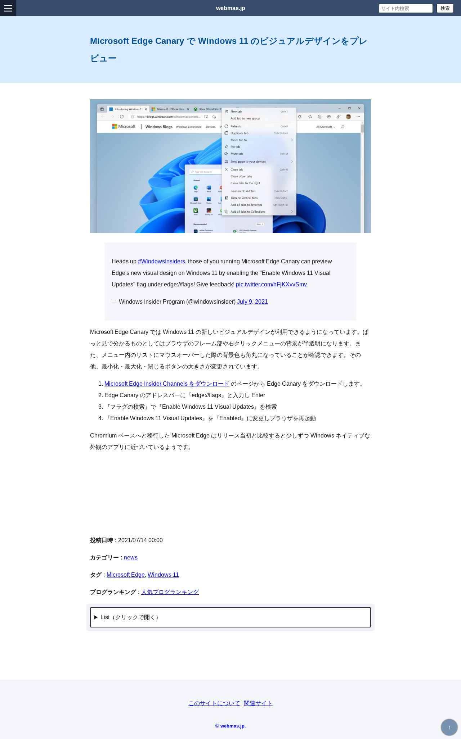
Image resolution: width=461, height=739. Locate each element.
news (131, 557)
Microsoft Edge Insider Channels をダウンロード (166, 384)
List (104, 617)
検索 (445, 8)
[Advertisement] (230, 494)
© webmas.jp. (230, 726)
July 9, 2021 (252, 302)
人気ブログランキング (170, 592)
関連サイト (258, 703)
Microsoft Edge (126, 575)
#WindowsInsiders (161, 261)
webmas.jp (230, 8)
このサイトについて (214, 703)
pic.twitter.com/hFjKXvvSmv (271, 284)
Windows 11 (163, 575)
